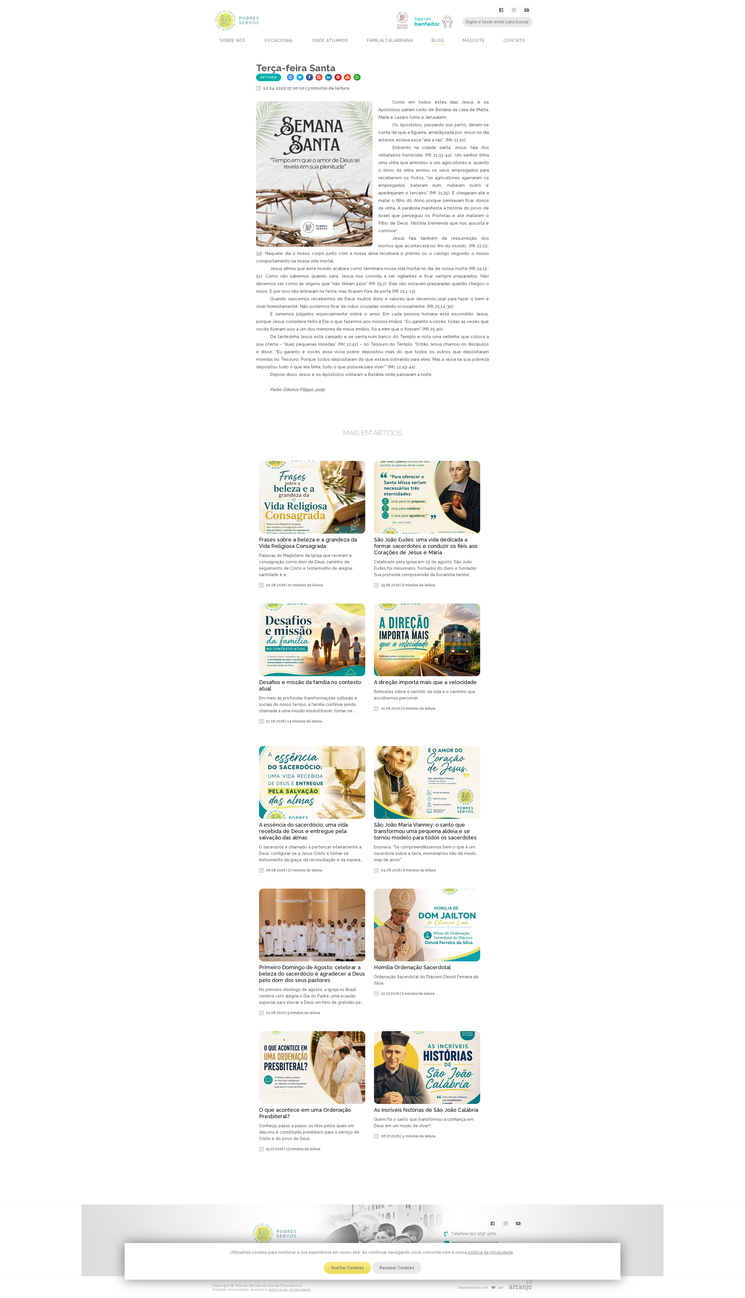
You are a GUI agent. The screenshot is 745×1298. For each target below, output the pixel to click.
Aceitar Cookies (347, 1267)
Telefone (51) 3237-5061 (473, 1233)
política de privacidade (490, 1252)
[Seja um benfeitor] (436, 9)
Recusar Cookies (396, 1267)
